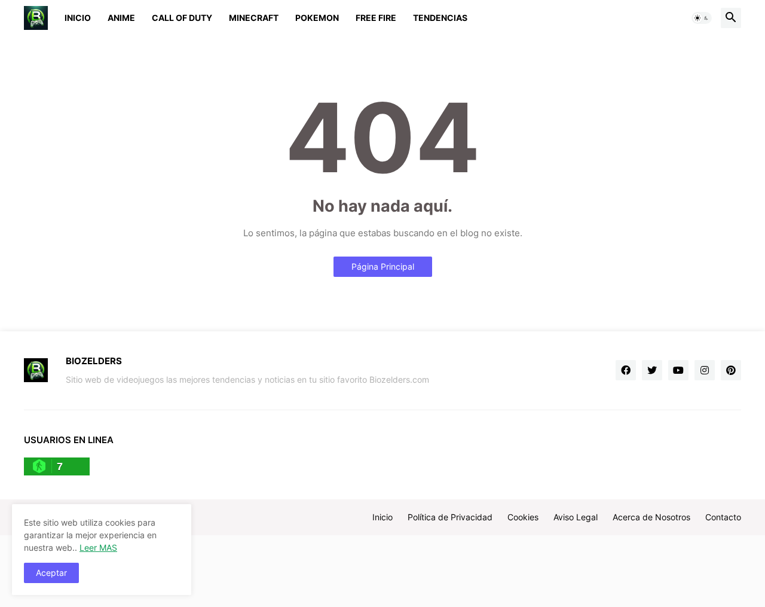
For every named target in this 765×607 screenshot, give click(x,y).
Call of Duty (182, 18)
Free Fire (376, 18)
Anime (121, 18)
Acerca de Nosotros (651, 517)
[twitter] (652, 370)
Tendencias (440, 18)
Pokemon (317, 18)
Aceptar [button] (51, 573)
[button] (701, 18)
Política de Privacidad (450, 517)
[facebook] (626, 370)
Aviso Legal (575, 517)
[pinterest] (731, 370)
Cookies (522, 517)
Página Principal (382, 266)
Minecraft (254, 18)
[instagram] (704, 370)
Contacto (723, 517)
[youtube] (678, 370)
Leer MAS (98, 547)
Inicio (78, 18)
